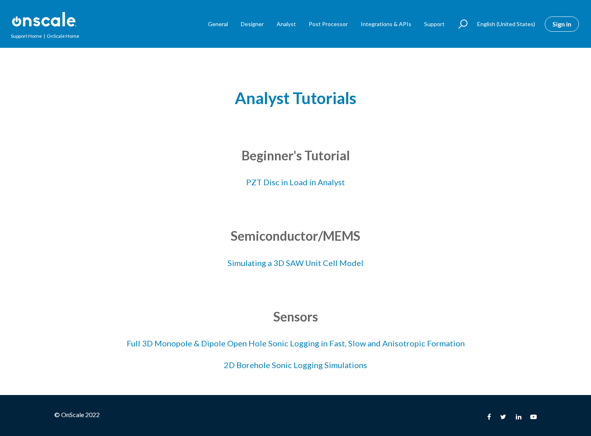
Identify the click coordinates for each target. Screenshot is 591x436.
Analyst (286, 23)
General (218, 23)
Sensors (295, 316)
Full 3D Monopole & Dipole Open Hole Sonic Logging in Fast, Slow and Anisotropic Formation (296, 343)
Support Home (26, 36)
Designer (252, 23)
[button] (459, 24)
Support (434, 23)
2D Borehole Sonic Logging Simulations (295, 365)
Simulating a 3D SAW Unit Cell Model (295, 263)
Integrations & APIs (386, 23)
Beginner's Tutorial (296, 155)
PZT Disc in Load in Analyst (295, 182)
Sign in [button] (561, 24)
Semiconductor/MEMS (295, 236)
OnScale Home (63, 36)
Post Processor (328, 23)
